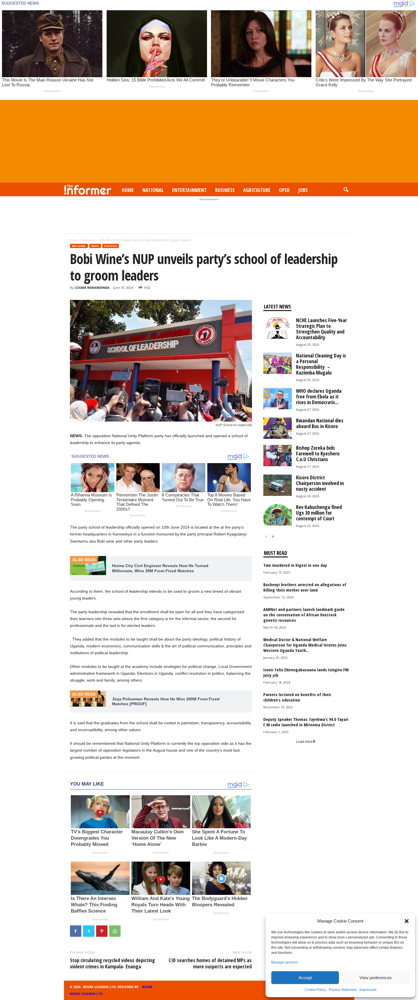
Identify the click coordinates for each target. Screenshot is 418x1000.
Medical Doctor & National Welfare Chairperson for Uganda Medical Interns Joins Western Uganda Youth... (305, 645)
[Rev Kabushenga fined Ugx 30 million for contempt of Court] (277, 514)
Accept (305, 977)
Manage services (284, 962)
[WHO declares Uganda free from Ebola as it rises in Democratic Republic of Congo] (277, 398)
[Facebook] (75, 931)
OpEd (284, 190)
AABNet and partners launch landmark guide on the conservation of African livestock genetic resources (304, 614)
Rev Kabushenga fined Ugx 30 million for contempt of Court (319, 513)
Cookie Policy (315, 990)
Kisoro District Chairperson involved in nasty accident (320, 483)
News (95, 246)
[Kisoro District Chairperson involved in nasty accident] (277, 485)
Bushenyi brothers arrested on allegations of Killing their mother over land (304, 587)
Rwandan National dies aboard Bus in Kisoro (319, 423)
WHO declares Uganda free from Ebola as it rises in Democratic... (319, 396)
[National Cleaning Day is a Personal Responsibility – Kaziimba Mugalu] (277, 363)
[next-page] (273, 537)
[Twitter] (88, 931)
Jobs (303, 190)
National (153, 190)
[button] (406, 921)
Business (225, 190)
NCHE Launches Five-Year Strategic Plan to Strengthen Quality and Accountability (321, 329)
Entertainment (189, 190)
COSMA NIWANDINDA (92, 287)
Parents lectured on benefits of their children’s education (297, 697)
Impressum (367, 990)
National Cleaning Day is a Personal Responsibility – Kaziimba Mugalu (321, 364)
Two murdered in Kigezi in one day (295, 565)
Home (128, 190)
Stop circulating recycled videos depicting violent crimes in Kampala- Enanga (112, 963)
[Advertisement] (209, 140)
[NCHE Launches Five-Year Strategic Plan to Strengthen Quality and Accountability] (277, 328)
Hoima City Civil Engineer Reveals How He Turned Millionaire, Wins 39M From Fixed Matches (160, 568)
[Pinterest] (101, 931)
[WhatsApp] (115, 931)
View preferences (375, 977)
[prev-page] (266, 537)
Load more (304, 742)
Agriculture (256, 190)
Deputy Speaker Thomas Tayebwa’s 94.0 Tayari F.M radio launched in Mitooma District (305, 721)
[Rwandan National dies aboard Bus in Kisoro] (277, 428)
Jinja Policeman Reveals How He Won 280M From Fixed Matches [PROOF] (166, 701)
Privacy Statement (343, 990)
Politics (110, 246)
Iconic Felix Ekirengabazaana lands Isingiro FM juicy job (306, 672)
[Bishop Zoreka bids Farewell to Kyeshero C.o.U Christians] (277, 455)
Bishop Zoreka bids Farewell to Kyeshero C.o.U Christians (318, 453)
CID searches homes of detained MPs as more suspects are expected (210, 963)
